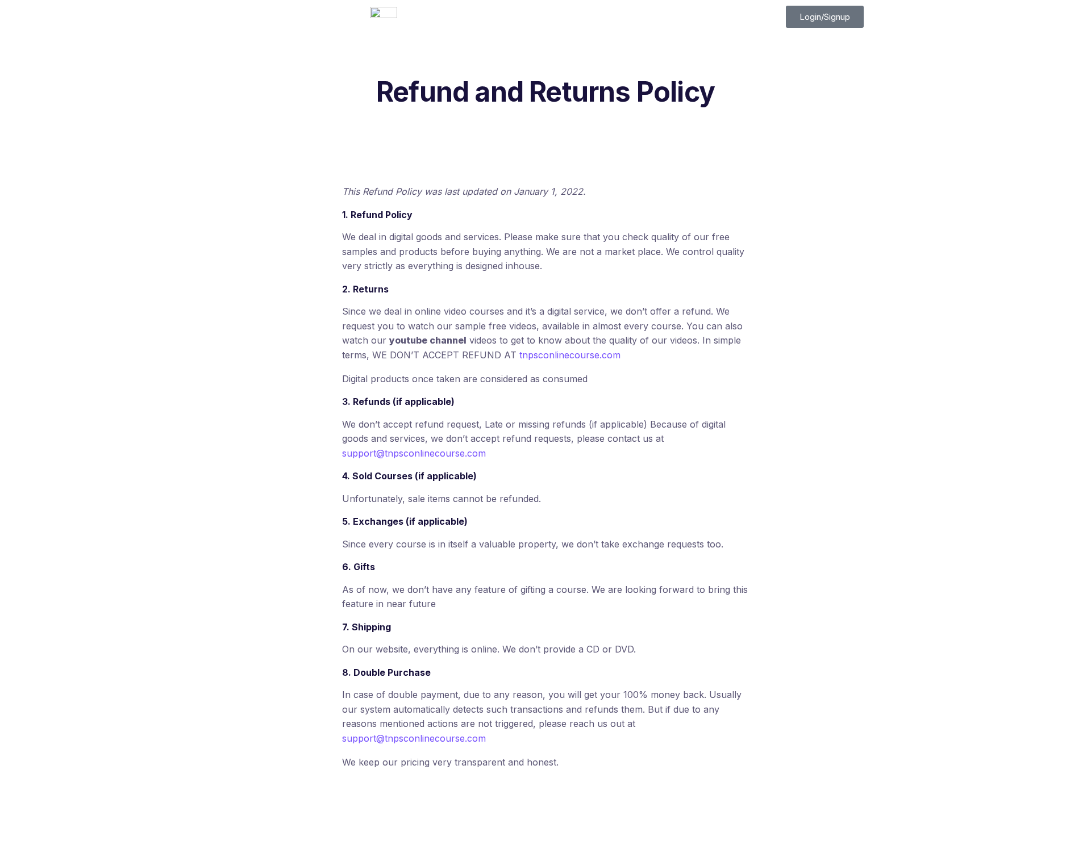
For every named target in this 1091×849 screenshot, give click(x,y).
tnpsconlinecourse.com (570, 355)
